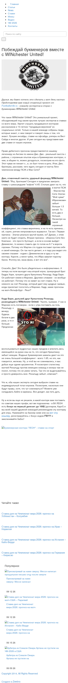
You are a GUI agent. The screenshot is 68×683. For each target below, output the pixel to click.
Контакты (12, 25)
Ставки (11, 13)
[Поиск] (4, 39)
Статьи (11, 7)
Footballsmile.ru (10, 105)
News (10, 10)
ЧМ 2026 (12, 22)
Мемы (11, 16)
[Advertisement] (34, 465)
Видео (11, 19)
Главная (14, 3)
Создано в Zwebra (11, 681)
